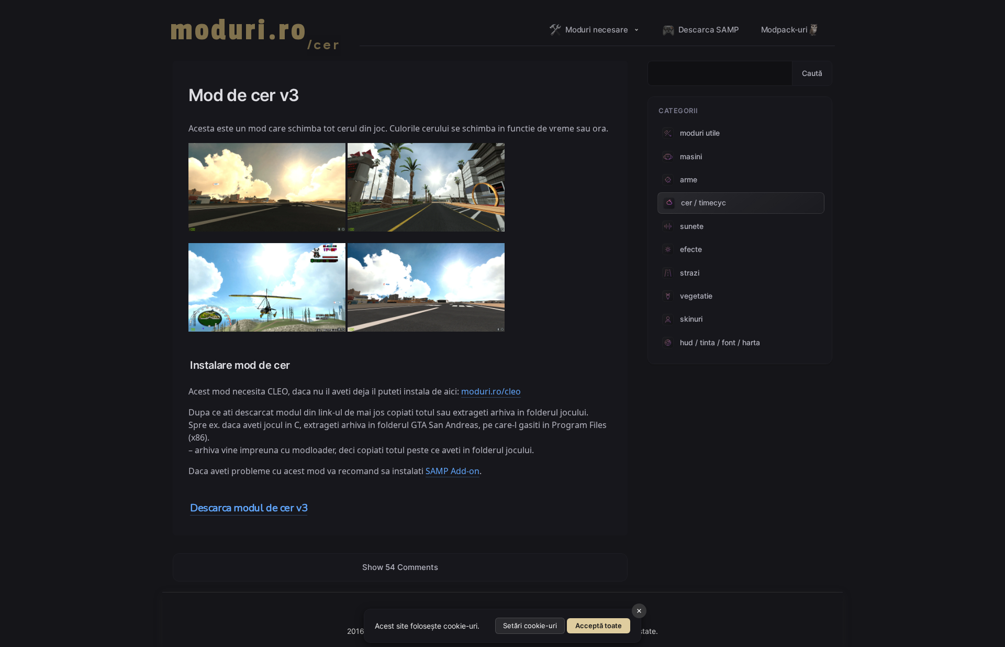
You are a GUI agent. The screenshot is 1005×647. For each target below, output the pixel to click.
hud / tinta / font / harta (720, 342)
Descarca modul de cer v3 (248, 508)
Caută (812, 73)
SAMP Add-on (452, 471)
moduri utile (700, 132)
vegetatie (696, 295)
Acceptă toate (598, 625)
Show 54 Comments (400, 567)
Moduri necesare (596, 30)
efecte (691, 249)
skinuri (691, 318)
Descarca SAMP (708, 30)
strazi (689, 272)
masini (691, 156)
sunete (692, 226)
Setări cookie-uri (530, 625)
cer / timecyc (703, 202)
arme (688, 179)
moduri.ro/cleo (491, 391)
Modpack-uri (784, 30)
